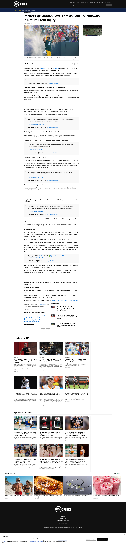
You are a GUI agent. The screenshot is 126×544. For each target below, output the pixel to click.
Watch (102, 5)
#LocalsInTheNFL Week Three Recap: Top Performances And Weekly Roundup (66, 308)
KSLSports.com (63, 527)
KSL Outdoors (90, 2)
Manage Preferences (90, 539)
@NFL (40, 256)
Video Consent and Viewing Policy (36, 541)
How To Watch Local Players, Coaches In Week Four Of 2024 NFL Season (67, 316)
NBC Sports (96, 2)
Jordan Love (55, 68)
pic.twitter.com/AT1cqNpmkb (36, 211)
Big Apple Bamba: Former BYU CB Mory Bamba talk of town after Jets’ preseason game (25, 394)
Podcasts (96, 5)
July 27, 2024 (50, 261)
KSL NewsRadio (83, 2)
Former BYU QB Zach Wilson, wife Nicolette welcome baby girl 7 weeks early (50, 394)
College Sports (72, 5)
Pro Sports (80, 5)
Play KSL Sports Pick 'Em (28, 10)
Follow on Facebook (63, 522)
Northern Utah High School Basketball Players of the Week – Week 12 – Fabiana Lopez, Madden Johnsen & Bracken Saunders (51, 462)
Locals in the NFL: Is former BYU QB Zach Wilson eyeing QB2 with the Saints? (51, 360)
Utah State (42, 68)
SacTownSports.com (70, 527)
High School (88, 5)
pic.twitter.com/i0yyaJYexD (35, 257)
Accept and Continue (102, 539)
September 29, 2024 (53, 83)
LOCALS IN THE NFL (27, 12)
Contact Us (63, 518)
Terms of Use (61, 540)
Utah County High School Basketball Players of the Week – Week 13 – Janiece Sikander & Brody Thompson (75, 434)
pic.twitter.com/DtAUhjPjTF (35, 149)
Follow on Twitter (63, 523)
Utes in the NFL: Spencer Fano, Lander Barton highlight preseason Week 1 (75, 360)
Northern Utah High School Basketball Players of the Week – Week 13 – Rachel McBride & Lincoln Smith (51, 434)
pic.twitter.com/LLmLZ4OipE (59, 80)
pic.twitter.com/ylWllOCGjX (35, 177)
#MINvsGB (47, 80)
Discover (101, 2)
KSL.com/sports (73, 2)
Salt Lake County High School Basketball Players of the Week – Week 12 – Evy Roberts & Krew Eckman (25, 461)
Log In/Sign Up (109, 2)
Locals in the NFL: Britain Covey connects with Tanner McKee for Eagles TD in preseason (25, 361)
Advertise (63, 516)
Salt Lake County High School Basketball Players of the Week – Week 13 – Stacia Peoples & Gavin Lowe (25, 434)
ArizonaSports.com (47, 527)
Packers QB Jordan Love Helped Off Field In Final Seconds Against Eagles (67, 325)
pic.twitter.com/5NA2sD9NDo (36, 124)
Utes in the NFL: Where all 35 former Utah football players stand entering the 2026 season (76, 394)
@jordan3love (54, 256)
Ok (124, 534)
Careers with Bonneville (63, 520)
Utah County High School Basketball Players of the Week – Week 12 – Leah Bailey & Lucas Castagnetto (76, 461)
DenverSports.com (55, 527)
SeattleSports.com (79, 527)
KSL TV (78, 2)
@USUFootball (63, 256)
